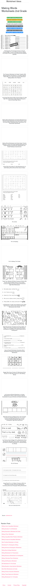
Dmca (4, 585)
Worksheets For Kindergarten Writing (10, 545)
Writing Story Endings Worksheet (9, 550)
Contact (9, 585)
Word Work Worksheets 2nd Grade (9, 569)
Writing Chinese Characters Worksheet (10, 571)
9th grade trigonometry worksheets (14, 30)
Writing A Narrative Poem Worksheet (10, 558)
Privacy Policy (17, 585)
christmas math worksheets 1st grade (14, 26)
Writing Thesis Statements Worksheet (10, 574)
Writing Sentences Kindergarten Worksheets (11, 547)
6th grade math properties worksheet (15, 24)
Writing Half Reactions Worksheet (9, 561)
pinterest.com (9, 515)
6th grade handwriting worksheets (14, 17)
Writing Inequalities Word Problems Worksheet (12, 536)
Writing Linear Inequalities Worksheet (10, 526)
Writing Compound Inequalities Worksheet (11, 539)
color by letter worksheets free (14, 22)
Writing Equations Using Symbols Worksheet (11, 566)
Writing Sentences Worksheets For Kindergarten (12, 555)
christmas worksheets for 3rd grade (14, 19)
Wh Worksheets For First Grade (9, 563)
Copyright (24, 585)
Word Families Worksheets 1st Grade (10, 542)
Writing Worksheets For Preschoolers (10, 553)
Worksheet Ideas (13, 1)
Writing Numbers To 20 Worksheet (9, 528)
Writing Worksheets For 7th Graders (10, 577)
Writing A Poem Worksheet (8, 534)
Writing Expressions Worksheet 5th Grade (11, 531)
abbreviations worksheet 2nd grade (14, 28)
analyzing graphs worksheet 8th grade (14, 32)
